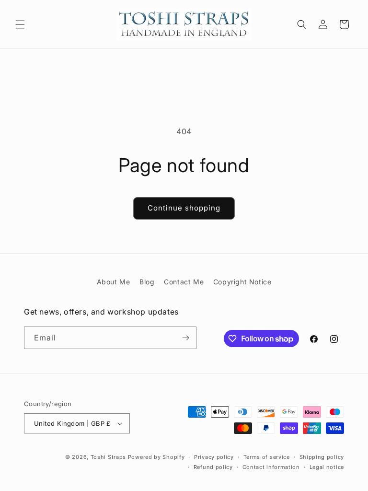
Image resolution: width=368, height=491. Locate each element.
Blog (146, 282)
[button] (20, 24)
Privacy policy (214, 457)
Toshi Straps (108, 457)
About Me (113, 282)
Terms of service (266, 457)
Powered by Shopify (156, 457)
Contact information (271, 467)
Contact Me (184, 282)
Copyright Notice (242, 282)
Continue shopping (184, 207)
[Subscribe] (185, 338)
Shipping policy (322, 457)
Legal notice (327, 467)
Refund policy (213, 467)
